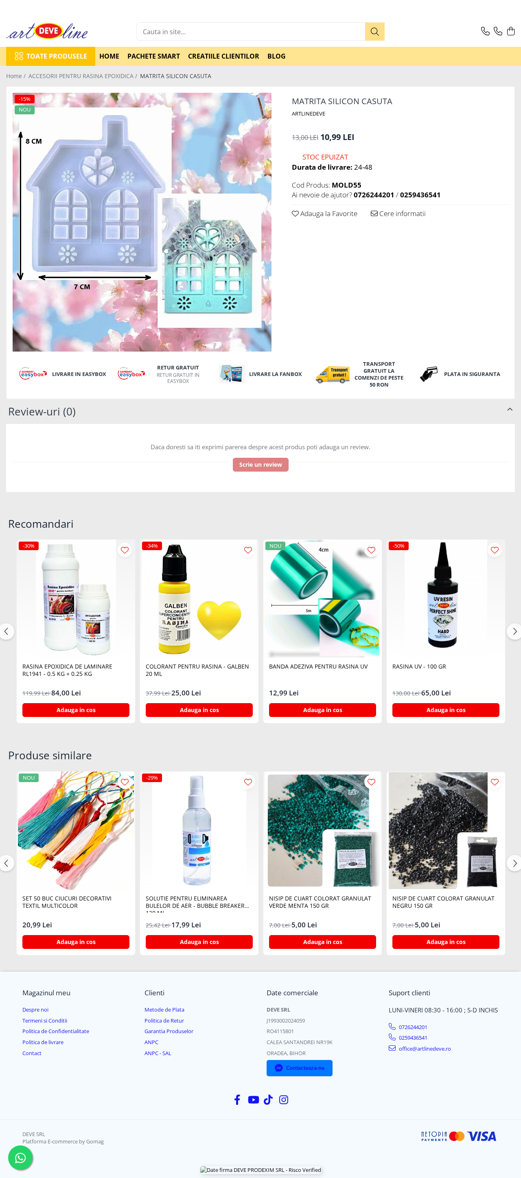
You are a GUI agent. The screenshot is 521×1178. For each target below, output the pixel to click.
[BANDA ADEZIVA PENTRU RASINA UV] (322, 599)
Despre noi (35, 1009)
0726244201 (412, 1027)
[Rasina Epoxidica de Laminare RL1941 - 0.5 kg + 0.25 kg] (76, 599)
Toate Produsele (56, 56)
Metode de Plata (164, 1009)
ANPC (151, 1042)
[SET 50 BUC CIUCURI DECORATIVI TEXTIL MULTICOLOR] (76, 830)
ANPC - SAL (157, 1053)
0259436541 (412, 1037)
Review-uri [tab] (42, 411)
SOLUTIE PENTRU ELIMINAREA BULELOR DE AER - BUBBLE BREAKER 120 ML (195, 904)
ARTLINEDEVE (308, 113)
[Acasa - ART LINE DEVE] (47, 31)
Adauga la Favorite (328, 213)
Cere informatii (402, 213)
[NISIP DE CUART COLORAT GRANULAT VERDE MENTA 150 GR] (322, 830)
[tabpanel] (142, 222)
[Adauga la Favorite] (125, 550)
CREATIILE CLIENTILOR (223, 56)
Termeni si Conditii (44, 1020)
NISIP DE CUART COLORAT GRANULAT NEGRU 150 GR (443, 902)
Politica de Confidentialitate (55, 1031)
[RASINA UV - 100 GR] (446, 599)
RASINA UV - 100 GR (419, 666)
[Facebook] (237, 1100)
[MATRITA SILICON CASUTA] (142, 222)
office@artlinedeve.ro (424, 1048)
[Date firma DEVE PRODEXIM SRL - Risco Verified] (260, 1170)
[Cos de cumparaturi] (510, 31)
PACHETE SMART (153, 56)
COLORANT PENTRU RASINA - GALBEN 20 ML (197, 670)
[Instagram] (284, 1100)
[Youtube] (253, 1100)
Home (109, 56)
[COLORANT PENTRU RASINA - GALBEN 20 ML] (199, 599)
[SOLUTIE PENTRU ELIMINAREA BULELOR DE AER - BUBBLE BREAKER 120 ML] (199, 830)
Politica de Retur (164, 1020)
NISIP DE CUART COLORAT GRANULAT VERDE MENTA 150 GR (320, 902)
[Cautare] (375, 31)
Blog (276, 56)
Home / (16, 76)
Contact (32, 1053)
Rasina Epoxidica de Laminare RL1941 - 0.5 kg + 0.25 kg (67, 670)
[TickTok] (268, 1100)
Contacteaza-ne (305, 1068)
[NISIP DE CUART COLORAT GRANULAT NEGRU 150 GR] (446, 830)
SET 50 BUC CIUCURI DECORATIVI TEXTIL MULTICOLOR (67, 902)
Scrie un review (260, 464)
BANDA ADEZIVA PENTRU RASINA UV (318, 666)
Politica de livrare (42, 1042)
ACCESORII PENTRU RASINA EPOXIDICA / (83, 76)
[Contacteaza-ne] (485, 31)
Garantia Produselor (168, 1031)
